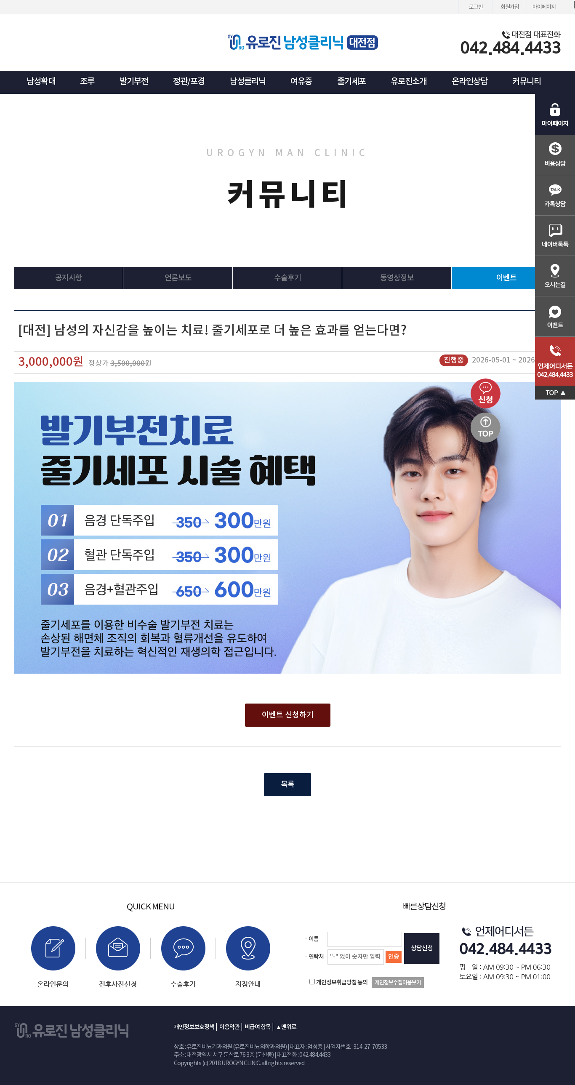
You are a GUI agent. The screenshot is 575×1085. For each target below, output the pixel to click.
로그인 (476, 7)
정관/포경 (189, 82)
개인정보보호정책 (194, 1027)
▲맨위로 (286, 1027)
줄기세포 (351, 82)
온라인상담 (469, 82)
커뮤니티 (526, 82)
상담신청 (422, 948)
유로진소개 (408, 82)
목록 (287, 784)
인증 (393, 956)
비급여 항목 (258, 1027)
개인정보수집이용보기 (398, 982)
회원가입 (509, 7)
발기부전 (134, 82)
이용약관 (229, 1027)
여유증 (301, 82)
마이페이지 (544, 7)
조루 (87, 82)
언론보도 (178, 278)
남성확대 (41, 82)
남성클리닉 (248, 82)
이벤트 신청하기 (288, 715)
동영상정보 (397, 278)
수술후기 (287, 278)
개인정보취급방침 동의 (341, 982)
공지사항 (68, 278)
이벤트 (506, 278)
